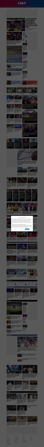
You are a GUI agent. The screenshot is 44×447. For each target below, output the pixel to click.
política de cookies (27, 222)
